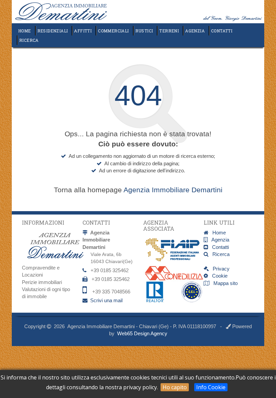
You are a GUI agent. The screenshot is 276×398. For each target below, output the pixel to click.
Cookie (218, 276)
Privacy (219, 269)
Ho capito (175, 387)
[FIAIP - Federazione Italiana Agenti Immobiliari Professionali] (176, 250)
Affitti (83, 30)
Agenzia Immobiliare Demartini (173, 190)
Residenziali (52, 30)
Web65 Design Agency (142, 333)
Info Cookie (211, 387)
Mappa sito (225, 283)
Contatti (221, 30)
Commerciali (113, 30)
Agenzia (195, 30)
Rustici (144, 30)
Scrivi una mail (106, 300)
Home (24, 30)
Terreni (169, 30)
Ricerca (29, 40)
